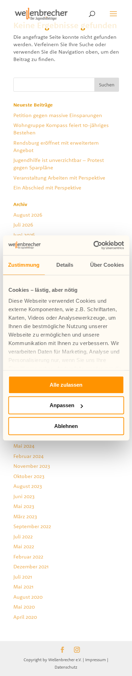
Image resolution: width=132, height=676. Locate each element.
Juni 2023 (23, 496)
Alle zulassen (66, 385)
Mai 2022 (23, 546)
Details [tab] (65, 265)
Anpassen (62, 405)
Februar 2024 (28, 456)
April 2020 (25, 617)
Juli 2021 (22, 576)
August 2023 (27, 486)
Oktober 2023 (28, 476)
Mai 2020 (24, 606)
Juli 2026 (23, 224)
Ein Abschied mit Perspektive (47, 187)
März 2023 (25, 516)
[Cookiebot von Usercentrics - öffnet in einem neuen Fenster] (94, 245)
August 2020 (28, 596)
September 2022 (32, 526)
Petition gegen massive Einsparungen (57, 115)
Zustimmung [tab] (23, 265)
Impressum (95, 659)
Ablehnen (66, 426)
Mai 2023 (23, 506)
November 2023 (31, 466)
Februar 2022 (28, 556)
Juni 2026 (24, 234)
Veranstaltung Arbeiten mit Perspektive (59, 177)
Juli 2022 (23, 536)
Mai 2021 (23, 586)
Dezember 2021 (31, 566)
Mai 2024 (23, 445)
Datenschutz (66, 667)
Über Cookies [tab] (107, 265)
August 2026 (27, 214)
